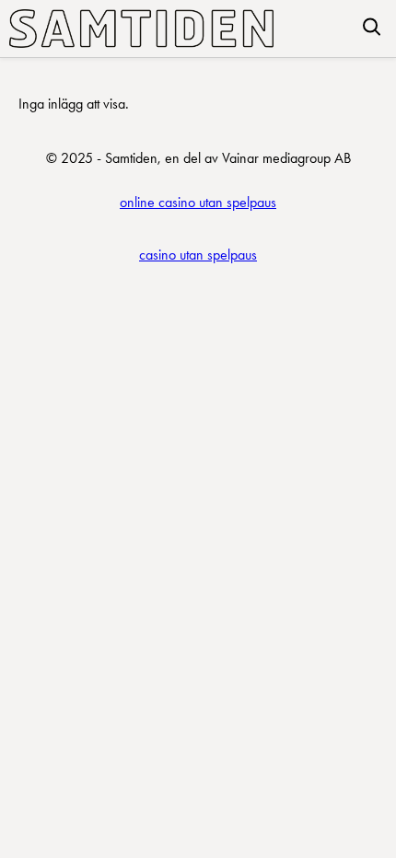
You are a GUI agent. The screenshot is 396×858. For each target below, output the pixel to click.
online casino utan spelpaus (198, 202)
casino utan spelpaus (198, 254)
